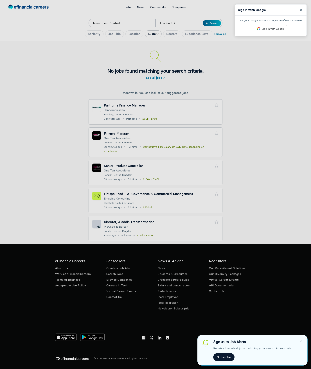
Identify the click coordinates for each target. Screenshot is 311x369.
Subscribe (224, 357)
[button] (155, 184)
